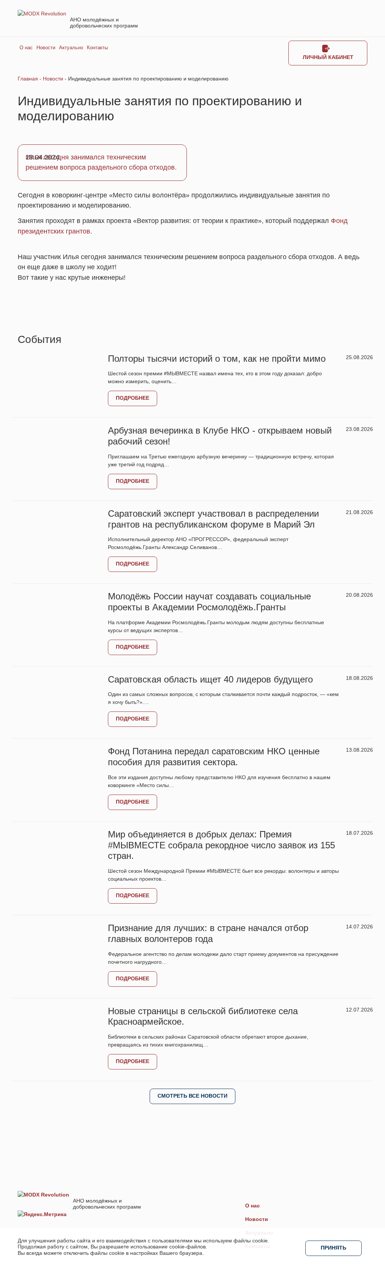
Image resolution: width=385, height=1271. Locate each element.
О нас (26, 47)
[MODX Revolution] (42, 13)
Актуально (71, 47)
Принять (333, 1248)
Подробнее (132, 398)
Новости (45, 47)
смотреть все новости (192, 1096)
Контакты (97, 47)
